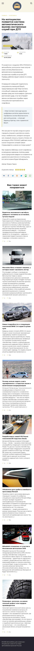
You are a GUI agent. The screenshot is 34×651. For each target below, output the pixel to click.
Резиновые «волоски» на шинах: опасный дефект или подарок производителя (15, 603)
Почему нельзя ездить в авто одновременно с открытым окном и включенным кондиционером (16, 383)
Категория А (7, 45)
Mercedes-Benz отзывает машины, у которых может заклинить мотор (16, 269)
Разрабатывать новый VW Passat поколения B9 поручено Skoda (15, 437)
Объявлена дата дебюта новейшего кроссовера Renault (16, 490)
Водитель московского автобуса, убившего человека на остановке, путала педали (15, 214)
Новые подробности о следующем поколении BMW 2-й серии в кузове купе (16, 326)
